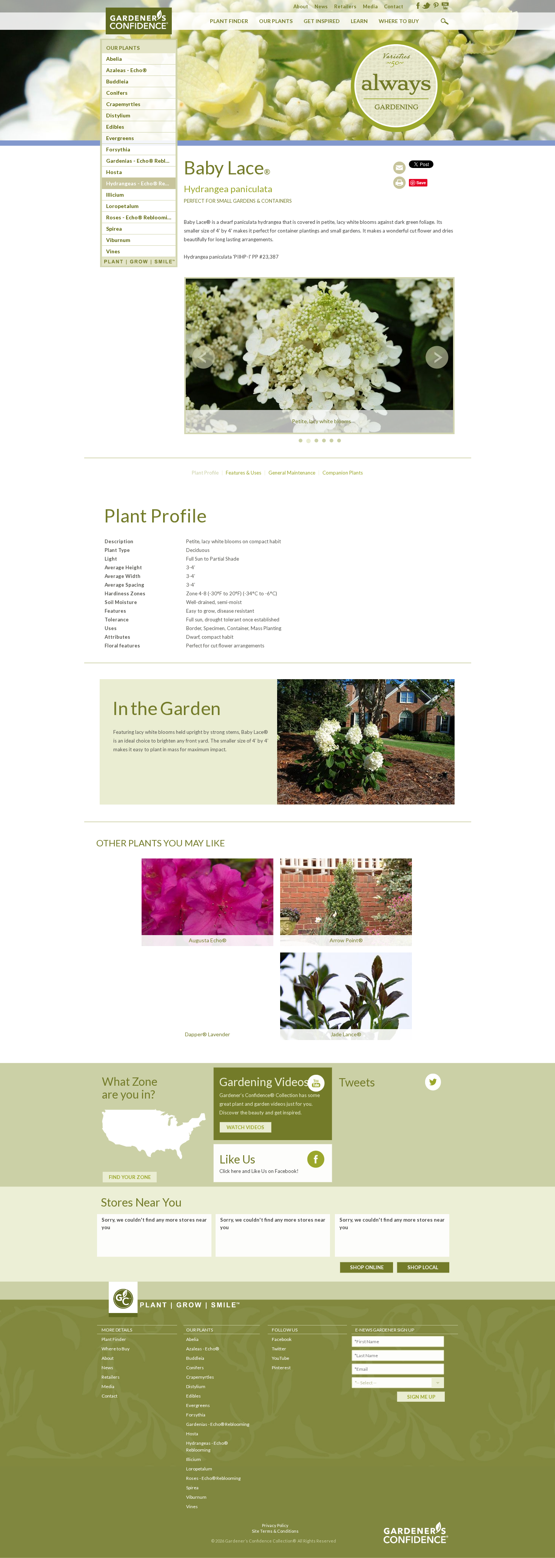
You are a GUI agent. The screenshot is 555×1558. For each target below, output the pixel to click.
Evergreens (120, 138)
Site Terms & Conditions (275, 1531)
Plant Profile (205, 473)
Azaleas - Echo (126, 70)
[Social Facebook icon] (418, 6)
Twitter (279, 1348)
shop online (367, 1267)
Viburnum (118, 240)
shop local (422, 1267)
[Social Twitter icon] (426, 6)
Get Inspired (322, 21)
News (321, 6)
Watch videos (245, 1127)
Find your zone (130, 1177)
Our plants (276, 21)
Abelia (114, 58)
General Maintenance (291, 473)
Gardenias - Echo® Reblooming (217, 1424)
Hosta (114, 172)
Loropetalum (122, 206)
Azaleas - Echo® (202, 1348)
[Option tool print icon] (399, 182)
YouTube (280, 1358)
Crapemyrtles (123, 104)
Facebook (281, 1339)
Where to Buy (399, 21)
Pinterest (281, 1367)
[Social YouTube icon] (445, 6)
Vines (113, 251)
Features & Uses (243, 473)
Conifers (117, 92)
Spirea (114, 228)
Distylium (118, 115)
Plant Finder (229, 21)
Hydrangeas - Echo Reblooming (141, 183)
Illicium (115, 194)
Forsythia (118, 149)
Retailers (345, 6)
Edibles (115, 126)
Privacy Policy (275, 1525)
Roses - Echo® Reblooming (213, 1478)
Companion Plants (342, 473)
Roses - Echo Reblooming (139, 217)
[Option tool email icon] (399, 167)
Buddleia (117, 81)
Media (370, 6)
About (300, 6)
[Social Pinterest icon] (436, 6)
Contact (393, 6)
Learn (359, 21)
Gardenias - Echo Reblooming (141, 160)
